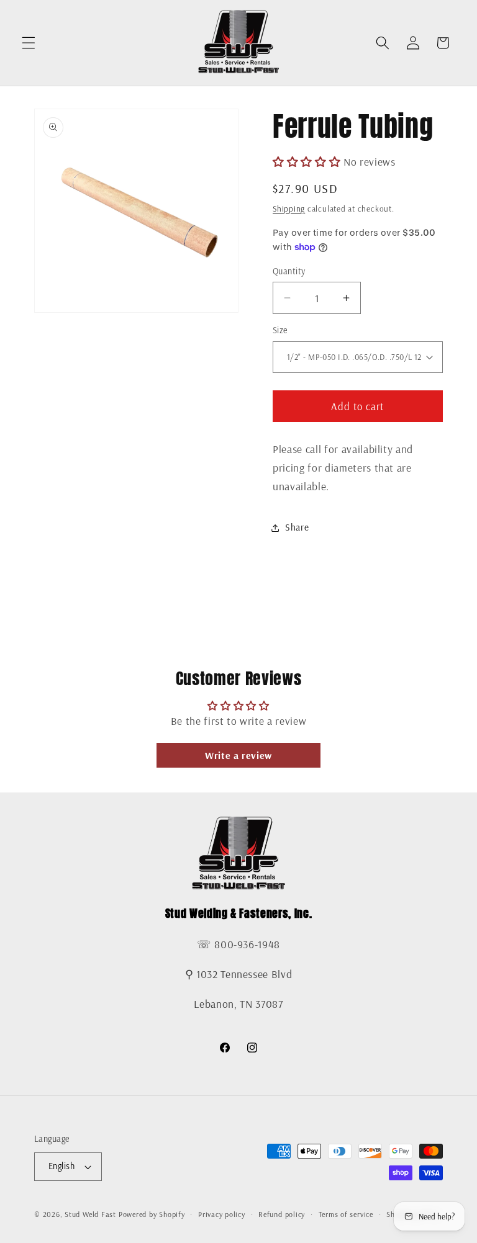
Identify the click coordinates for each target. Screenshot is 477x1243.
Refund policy (281, 1214)
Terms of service (346, 1214)
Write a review (238, 755)
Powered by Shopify (152, 1214)
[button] (28, 43)
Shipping (289, 208)
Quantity (289, 271)
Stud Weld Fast (90, 1214)
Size (280, 330)
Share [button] (297, 527)
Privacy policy (221, 1214)
